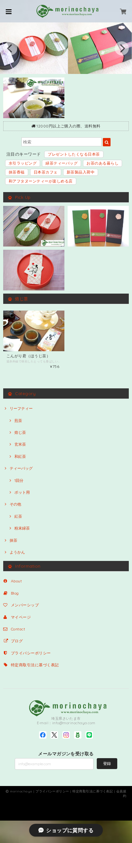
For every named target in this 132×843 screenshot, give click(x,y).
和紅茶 (20, 456)
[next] (122, 48)
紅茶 (18, 516)
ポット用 (22, 492)
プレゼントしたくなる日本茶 (74, 154)
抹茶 (13, 540)
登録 (107, 763)
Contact (18, 629)
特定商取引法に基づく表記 (35, 664)
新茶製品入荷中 (81, 172)
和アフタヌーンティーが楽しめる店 (41, 181)
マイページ (21, 617)
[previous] (10, 48)
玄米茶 (20, 444)
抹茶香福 (17, 172)
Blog (15, 593)
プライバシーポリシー (31, 653)
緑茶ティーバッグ (61, 163)
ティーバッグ (21, 468)
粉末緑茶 (22, 528)
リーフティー (23, 408)
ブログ (17, 640)
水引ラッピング (23, 163)
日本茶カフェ (46, 172)
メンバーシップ (25, 605)
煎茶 (18, 420)
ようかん (17, 552)
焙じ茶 (20, 432)
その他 (15, 504)
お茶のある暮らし (103, 163)
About (16, 581)
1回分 (18, 480)
